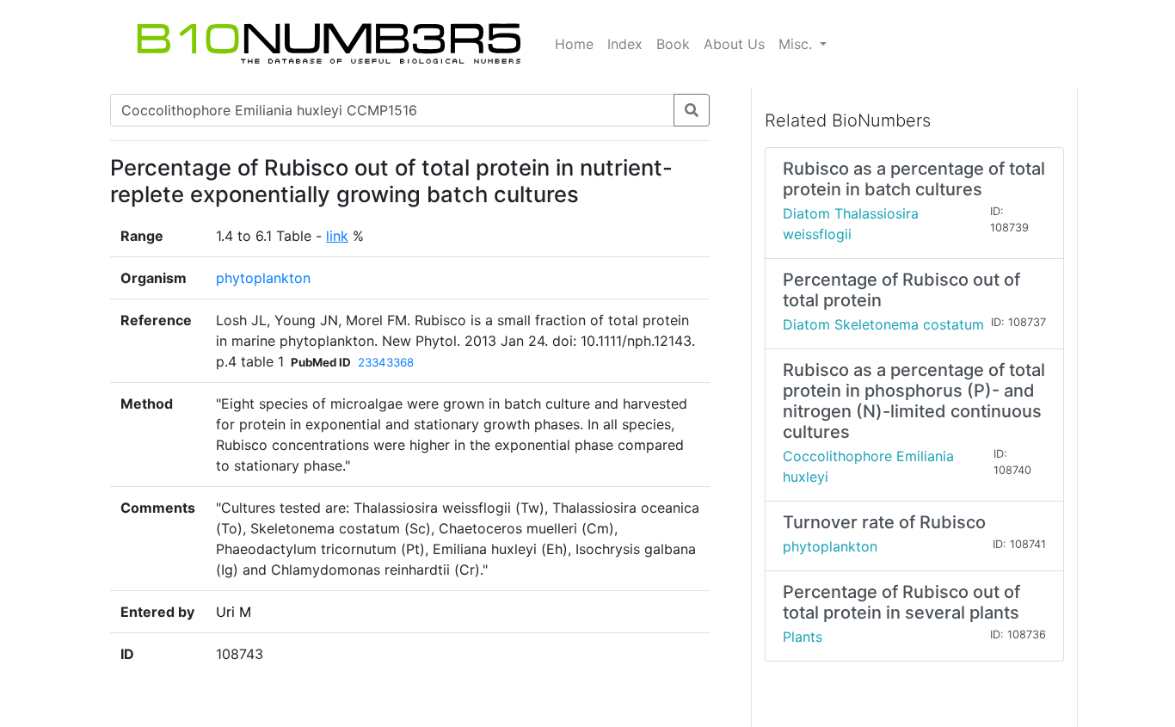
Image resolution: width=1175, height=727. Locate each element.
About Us (734, 43)
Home (574, 43)
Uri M (233, 611)
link (337, 235)
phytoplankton (263, 277)
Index (625, 43)
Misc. (797, 43)
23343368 (386, 362)
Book (673, 43)
